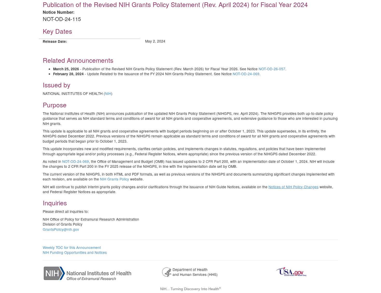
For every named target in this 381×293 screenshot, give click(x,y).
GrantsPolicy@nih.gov (61, 229)
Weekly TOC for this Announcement (72, 247)
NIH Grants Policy (114, 179)
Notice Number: (58, 12)
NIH (108, 93)
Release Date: (55, 41)
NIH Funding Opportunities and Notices (75, 252)
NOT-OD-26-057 (272, 68)
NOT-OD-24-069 (246, 73)
